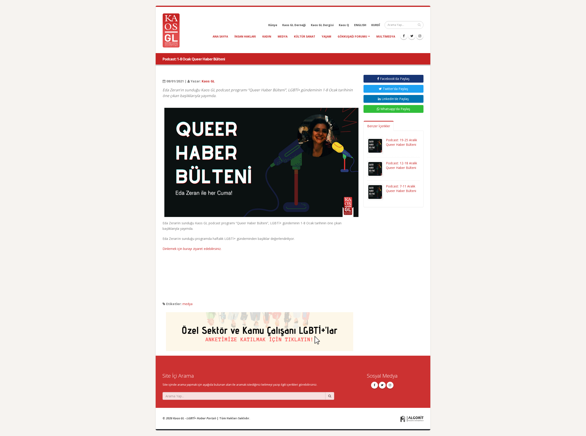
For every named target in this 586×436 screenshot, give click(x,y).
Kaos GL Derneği (294, 25)
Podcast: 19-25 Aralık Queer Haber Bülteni (401, 142)
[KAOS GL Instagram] (419, 35)
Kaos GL (208, 81)
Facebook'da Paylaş (394, 78)
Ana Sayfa (220, 36)
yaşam (326, 36)
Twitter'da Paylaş (395, 89)
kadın (266, 36)
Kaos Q (344, 25)
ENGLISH (360, 25)
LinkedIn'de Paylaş (395, 99)
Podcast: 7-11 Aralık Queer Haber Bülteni (401, 188)
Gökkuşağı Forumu (352, 36)
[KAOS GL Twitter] (411, 35)
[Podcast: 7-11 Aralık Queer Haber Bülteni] (375, 192)
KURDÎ (375, 25)
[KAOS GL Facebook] (403, 35)
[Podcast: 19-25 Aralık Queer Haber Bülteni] (375, 145)
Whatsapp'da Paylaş (395, 109)
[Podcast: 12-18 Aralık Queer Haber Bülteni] (375, 168)
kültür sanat (304, 36)
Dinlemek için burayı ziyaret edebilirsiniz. (192, 248)
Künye (272, 25)
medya (283, 36)
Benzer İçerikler (378, 126)
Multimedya (385, 36)
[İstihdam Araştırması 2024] (259, 329)
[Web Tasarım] (412, 418)
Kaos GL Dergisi (322, 25)
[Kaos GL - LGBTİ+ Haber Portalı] (173, 30)
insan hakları (245, 36)
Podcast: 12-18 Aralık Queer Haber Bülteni (401, 165)
